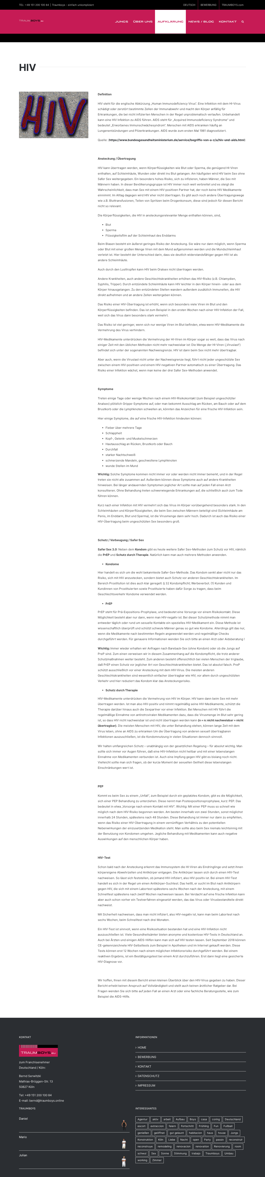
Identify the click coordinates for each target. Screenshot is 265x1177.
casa (204, 1119)
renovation (202, 1146)
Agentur (142, 1119)
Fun (216, 1126)
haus (210, 1132)
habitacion (195, 1132)
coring (216, 1119)
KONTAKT (144, 1066)
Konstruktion (145, 1139)
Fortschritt (187, 1126)
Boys (193, 1119)
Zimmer (157, 1160)
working (142, 1160)
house (222, 1132)
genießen (143, 1132)
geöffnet (159, 1132)
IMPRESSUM (146, 1085)
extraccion (157, 1126)
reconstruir (235, 1139)
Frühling (204, 1126)
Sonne (165, 1153)
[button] (242, 22)
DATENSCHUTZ (148, 1076)
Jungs (234, 1132)
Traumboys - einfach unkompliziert (73, 4)
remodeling (164, 1146)
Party (207, 1139)
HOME (142, 1047)
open (196, 1139)
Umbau (228, 1153)
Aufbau (180, 1119)
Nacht (184, 1139)
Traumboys (212, 1153)
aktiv (155, 1119)
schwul (142, 1153)
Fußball (227, 1126)
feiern (172, 1126)
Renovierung (222, 1146)
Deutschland (233, 1119)
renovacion (184, 1146)
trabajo (196, 1153)
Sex (153, 1153)
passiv (220, 1139)
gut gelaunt (177, 1132)
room (238, 1146)
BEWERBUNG (147, 1057)
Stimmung (180, 1153)
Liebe (171, 1139)
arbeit (167, 1119)
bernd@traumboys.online (46, 1100)
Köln (160, 1139)
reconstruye (145, 1146)
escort (141, 1126)
